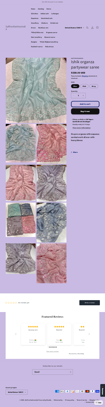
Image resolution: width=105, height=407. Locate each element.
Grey (94, 86)
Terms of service (82, 400)
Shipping (85, 76)
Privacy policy (69, 400)
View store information (82, 128)
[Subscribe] (70, 372)
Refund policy (58, 400)
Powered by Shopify (44, 400)
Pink (84, 86)
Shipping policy (94, 400)
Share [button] (75, 152)
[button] (87, 27)
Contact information (92, 402)
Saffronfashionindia (31, 400)
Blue (75, 86)
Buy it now (85, 111)
